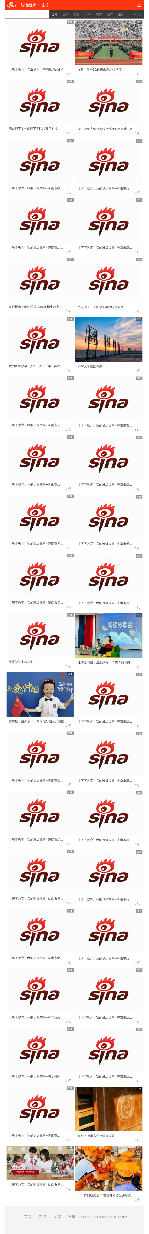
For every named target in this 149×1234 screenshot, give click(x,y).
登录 (72, 1216)
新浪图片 (28, 5)
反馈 (57, 1216)
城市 (110, 14)
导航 (43, 1216)
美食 (77, 14)
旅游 (121, 14)
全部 (55, 14)
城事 (66, 14)
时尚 (88, 14)
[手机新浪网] (11, 5)
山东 (45, 5)
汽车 (99, 14)
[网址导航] (139, 5)
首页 (28, 1216)
